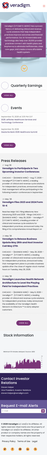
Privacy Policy (9, 441)
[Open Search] (44, 6)
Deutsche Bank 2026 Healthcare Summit (19, 132)
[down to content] (24, 68)
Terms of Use (23, 441)
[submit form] (43, 411)
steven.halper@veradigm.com (14, 393)
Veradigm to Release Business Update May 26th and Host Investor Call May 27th (22, 242)
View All (8, 95)
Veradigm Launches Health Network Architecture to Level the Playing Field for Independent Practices (23, 283)
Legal (34, 441)
